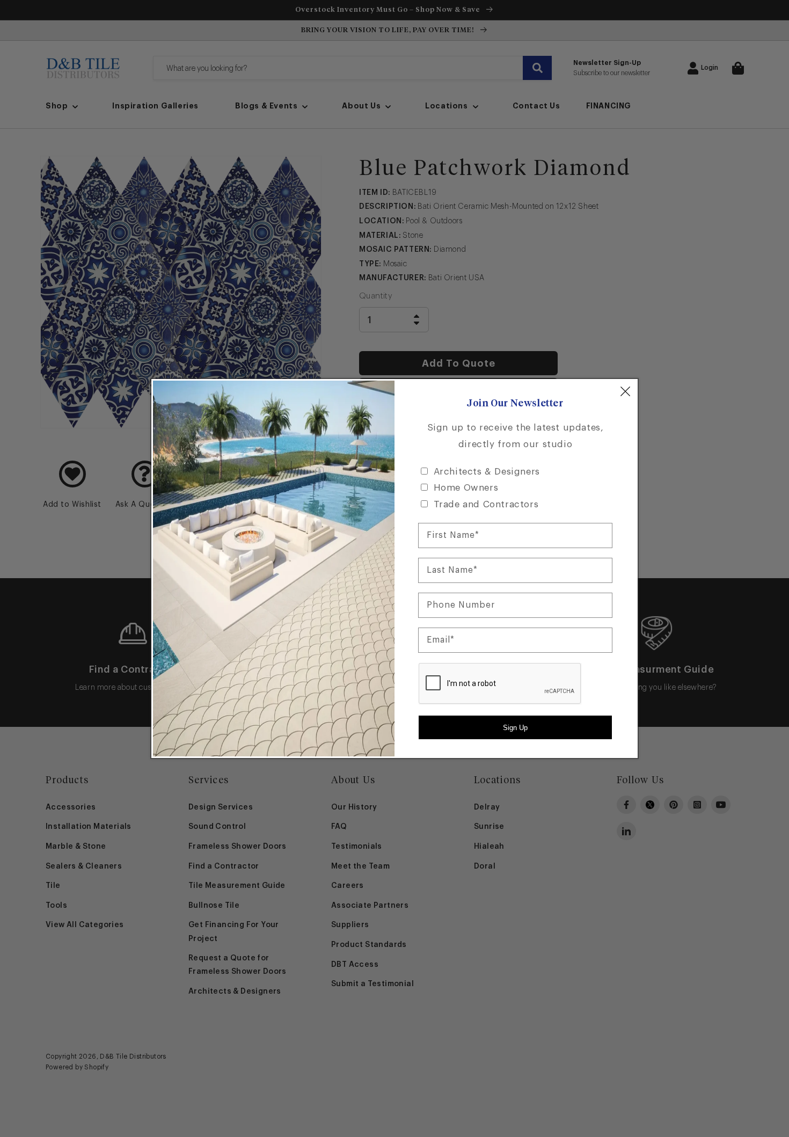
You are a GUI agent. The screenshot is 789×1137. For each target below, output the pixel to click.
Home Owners (466, 487)
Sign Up (515, 728)
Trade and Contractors (486, 504)
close (625, 391)
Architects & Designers (487, 471)
